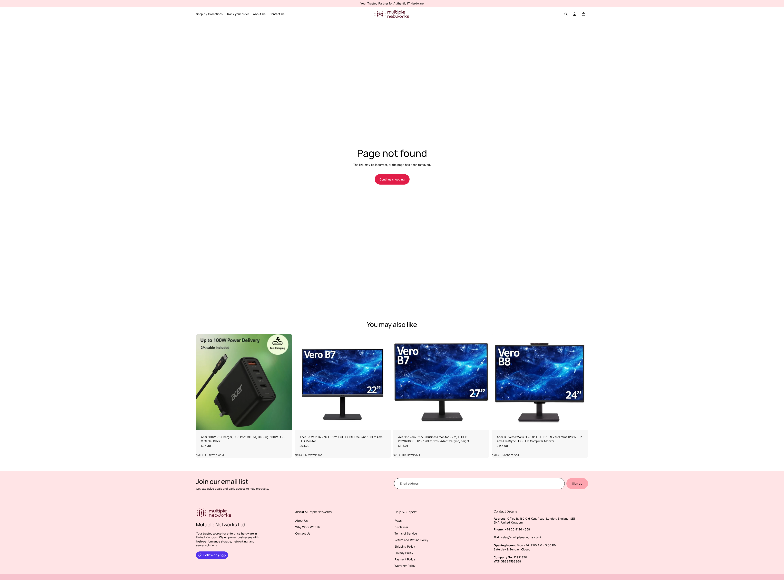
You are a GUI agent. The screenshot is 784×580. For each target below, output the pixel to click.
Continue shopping (392, 179)
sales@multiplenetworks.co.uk (521, 537)
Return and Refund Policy (411, 540)
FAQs (398, 520)
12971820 (520, 557)
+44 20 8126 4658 (517, 529)
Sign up (577, 483)
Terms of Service (405, 533)
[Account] (574, 14)
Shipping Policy (404, 546)
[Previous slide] (202, 381)
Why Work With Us (307, 527)
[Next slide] (286, 381)
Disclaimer (401, 527)
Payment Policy (404, 559)
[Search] (565, 14)
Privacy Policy (403, 553)
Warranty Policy (404, 565)
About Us (301, 520)
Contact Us (302, 533)
